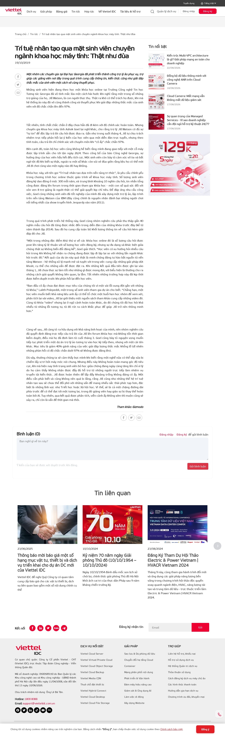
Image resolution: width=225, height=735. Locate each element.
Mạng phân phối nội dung (138, 672)
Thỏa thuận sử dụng (179, 672)
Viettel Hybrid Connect (93, 690)
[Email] (18, 93)
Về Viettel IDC (107, 11)
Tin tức (34, 34)
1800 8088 (31, 699)
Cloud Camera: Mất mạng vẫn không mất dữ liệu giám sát (186, 98)
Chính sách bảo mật (171, 729)
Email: (18, 703)
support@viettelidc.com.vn (38, 703)
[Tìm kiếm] (152, 11)
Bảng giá (61, 11)
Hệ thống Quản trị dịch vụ (182, 666)
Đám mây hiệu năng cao (138, 684)
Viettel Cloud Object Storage (97, 666)
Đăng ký (207, 11)
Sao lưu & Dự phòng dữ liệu (139, 653)
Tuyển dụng (188, 3)
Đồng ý (205, 729)
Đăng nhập (189, 11)
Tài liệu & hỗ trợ (130, 11)
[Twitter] (18, 85)
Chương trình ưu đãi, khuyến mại (186, 697)
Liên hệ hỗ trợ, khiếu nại (182, 653)
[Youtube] (43, 710)
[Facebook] (18, 77)
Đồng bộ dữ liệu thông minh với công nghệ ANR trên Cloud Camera (186, 79)
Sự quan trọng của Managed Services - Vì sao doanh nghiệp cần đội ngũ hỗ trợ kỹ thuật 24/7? (188, 120)
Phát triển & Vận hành (136, 678)
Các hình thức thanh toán (182, 684)
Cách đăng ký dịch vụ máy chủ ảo (186, 678)
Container (129, 666)
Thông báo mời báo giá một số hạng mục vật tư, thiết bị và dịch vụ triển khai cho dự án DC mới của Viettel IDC (47, 562)
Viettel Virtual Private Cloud (96, 660)
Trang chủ (20, 34)
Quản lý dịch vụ (166, 11)
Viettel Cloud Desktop (93, 697)
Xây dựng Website (134, 703)
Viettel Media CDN (91, 678)
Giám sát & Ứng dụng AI (137, 690)
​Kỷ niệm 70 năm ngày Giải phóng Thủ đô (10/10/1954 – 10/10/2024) (109, 560)
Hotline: (19, 699)
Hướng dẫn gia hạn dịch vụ (183, 690)
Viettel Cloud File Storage (95, 703)
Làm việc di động (134, 697)
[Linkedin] (40, 628)
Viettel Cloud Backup (92, 672)
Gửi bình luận (198, 466)
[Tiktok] (37, 710)
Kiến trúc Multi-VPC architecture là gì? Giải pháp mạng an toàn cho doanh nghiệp (188, 59)
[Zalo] (56, 628)
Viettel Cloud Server (92, 653)
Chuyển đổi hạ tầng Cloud (138, 660)
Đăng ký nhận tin (131, 626)
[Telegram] (64, 628)
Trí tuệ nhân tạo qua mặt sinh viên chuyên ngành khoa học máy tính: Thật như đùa (88, 34)
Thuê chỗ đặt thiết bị (92, 684)
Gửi (200, 627)
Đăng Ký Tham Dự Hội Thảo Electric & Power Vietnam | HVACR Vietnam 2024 (173, 560)
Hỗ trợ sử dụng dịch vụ (181, 660)
